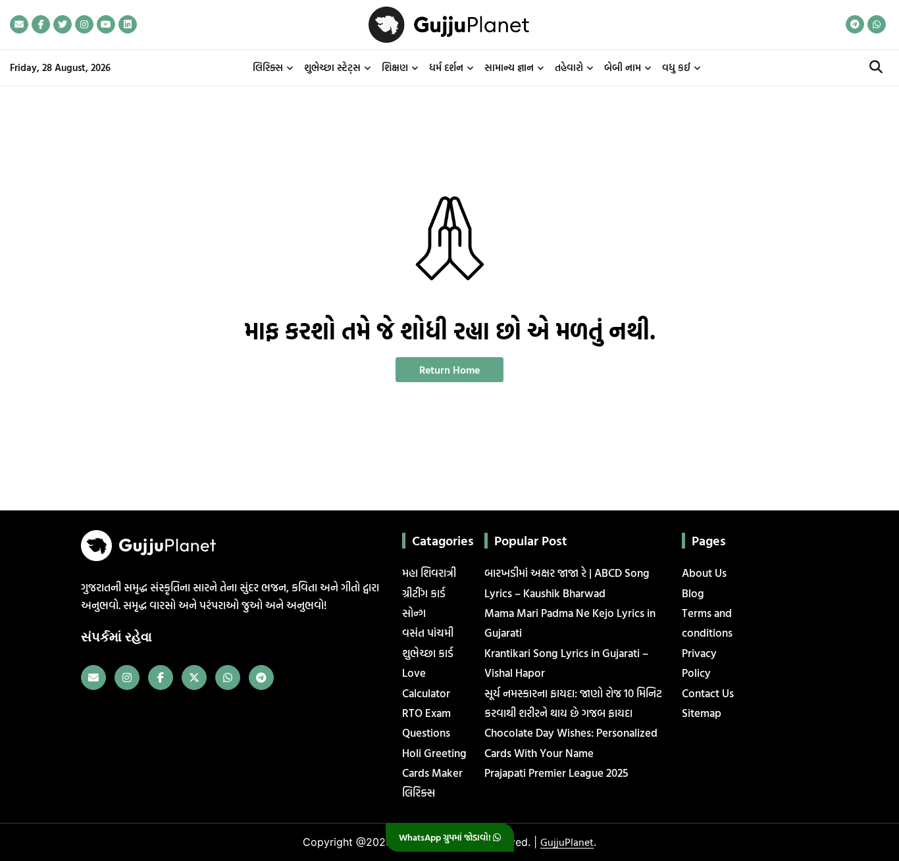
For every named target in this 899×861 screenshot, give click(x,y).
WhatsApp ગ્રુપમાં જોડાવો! (446, 837)
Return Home (449, 370)
